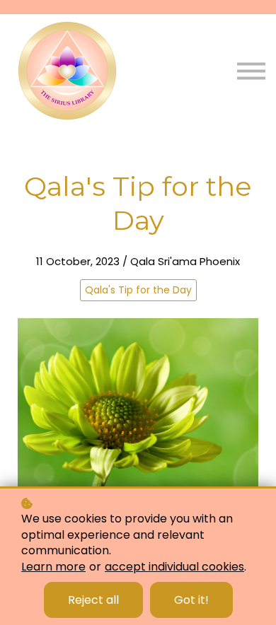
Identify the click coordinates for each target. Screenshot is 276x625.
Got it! (191, 600)
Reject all (93, 600)
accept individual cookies (174, 567)
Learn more (53, 567)
